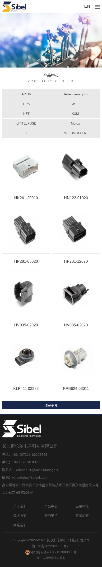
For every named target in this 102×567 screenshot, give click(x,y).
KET (26, 114)
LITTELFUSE (26, 123)
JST (75, 104)
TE (26, 133)
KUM (75, 114)
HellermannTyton (75, 94)
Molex (75, 123)
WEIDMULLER (75, 133)
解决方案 (20, 516)
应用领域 (82, 506)
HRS (26, 104)
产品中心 (51, 506)
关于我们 (20, 506)
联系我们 (20, 525)
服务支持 (51, 516)
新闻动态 (82, 516)
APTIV (26, 94)
